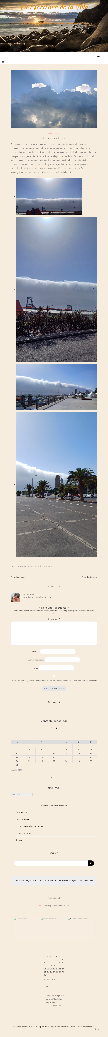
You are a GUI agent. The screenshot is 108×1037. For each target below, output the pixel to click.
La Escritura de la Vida (54, 6)
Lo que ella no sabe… (25, 833)
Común (19, 840)
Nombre (35, 652)
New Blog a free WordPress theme (61, 1026)
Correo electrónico (36, 660)
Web (36, 668)
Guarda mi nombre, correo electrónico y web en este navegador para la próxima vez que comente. (54, 681)
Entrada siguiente (89, 577)
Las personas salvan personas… (30, 826)
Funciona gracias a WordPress (26, 1026)
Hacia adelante (22, 819)
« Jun (53, 777)
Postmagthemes (87, 1026)
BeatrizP (30, 594)
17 (17, 757)
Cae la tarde (21, 812)
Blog (50, 133)
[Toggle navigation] (3, 62)
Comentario (54, 619)
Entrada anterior (18, 577)
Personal (56, 133)
